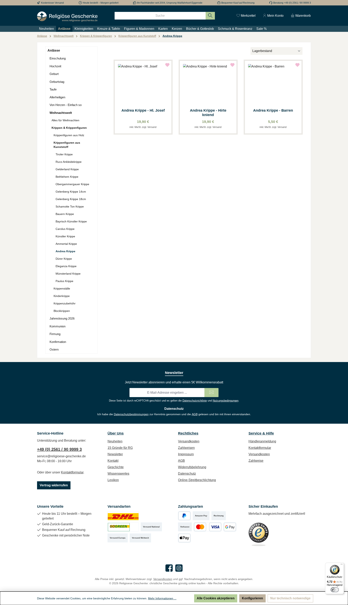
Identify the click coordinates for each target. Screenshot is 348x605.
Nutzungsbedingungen (225, 400)
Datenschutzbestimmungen (131, 414)
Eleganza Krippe (66, 266)
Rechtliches (188, 433)
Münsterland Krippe (68, 273)
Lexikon (113, 480)
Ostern (54, 349)
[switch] (335, 589)
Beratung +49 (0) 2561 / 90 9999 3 (292, 2)
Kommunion (57, 326)
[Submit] (211, 392)
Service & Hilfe (261, 433)
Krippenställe (62, 288)
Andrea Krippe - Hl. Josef (143, 110)
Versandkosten (188, 441)
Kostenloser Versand (52, 2)
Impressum (186, 454)
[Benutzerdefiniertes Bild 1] (123, 515)
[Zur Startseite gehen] (67, 16)
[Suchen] (210, 16)
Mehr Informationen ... (162, 598)
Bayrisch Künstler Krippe (71, 221)
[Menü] (341, 565)
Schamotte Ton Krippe (70, 206)
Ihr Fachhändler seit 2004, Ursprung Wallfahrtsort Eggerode (169, 2)
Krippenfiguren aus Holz (69, 135)
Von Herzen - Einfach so (66, 105)
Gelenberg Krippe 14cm (71, 191)
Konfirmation (58, 341)
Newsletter (115, 454)
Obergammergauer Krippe (72, 184)
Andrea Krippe (65, 251)
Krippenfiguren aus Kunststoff (67, 144)
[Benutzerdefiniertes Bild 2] (123, 526)
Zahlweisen (186, 447)
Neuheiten (115, 441)
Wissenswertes (118, 473)
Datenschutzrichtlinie (194, 400)
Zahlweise (256, 460)
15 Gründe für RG (120, 447)
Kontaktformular (72, 472)
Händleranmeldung (262, 441)
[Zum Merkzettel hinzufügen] (167, 65)
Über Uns (116, 433)
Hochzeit (55, 66)
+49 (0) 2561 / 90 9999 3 (59, 449)
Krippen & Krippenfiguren (69, 127)
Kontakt (113, 460)
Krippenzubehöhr (65, 303)
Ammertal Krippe (66, 243)
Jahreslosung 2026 (62, 318)
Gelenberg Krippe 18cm (71, 199)
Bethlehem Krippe (67, 176)
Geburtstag (57, 81)
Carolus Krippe (65, 228)
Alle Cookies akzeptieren (216, 598)
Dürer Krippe (64, 258)
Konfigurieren (252, 598)
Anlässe (54, 50)
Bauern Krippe (65, 214)
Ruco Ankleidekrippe (69, 161)
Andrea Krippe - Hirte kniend (208, 112)
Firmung (55, 334)
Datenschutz (187, 473)
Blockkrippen (62, 310)
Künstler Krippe (65, 236)
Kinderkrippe (62, 296)
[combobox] (160, 16)
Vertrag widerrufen (54, 485)
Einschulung (58, 58)
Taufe (53, 89)
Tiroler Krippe (64, 154)
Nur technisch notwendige (290, 598)
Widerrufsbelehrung (192, 467)
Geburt (54, 74)
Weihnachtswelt (61, 112)
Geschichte (116, 467)
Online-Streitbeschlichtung (197, 480)
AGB (195, 414)
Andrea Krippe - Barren (273, 110)
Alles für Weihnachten (65, 120)
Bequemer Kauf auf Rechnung (238, 2)
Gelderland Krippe (67, 169)
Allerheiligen (57, 97)
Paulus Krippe (64, 281)
